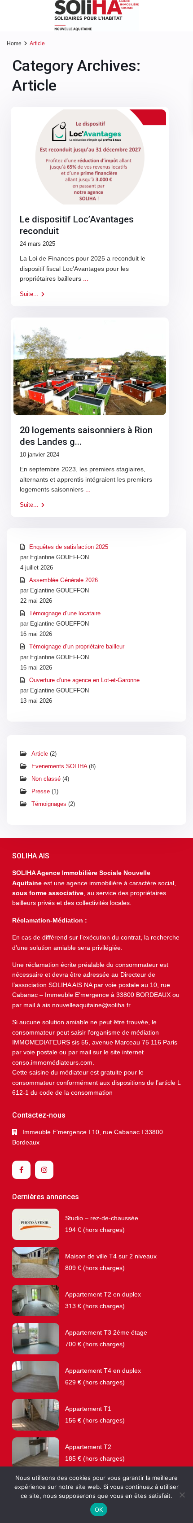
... (85, 278)
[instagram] (44, 1170)
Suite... (29, 294)
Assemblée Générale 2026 (63, 580)
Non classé (46, 778)
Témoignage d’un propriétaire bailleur (76, 646)
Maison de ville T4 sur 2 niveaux (111, 1256)
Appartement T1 (88, 1408)
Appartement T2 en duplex (103, 1294)
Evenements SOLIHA (59, 766)
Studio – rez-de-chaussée (101, 1218)
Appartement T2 (88, 1446)
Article (39, 753)
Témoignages (48, 804)
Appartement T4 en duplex (103, 1370)
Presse (40, 791)
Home (14, 43)
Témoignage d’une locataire (65, 613)
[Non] (181, 1494)
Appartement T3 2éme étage (106, 1332)
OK (99, 1509)
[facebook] (21, 1170)
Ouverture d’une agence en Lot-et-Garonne (84, 680)
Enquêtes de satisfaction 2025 (68, 547)
